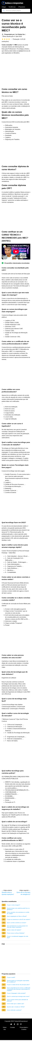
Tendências (12, 7)
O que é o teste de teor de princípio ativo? (18, 984)
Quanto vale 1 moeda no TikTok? (16, 1006)
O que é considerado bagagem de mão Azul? (17, 937)
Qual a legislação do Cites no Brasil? (17, 916)
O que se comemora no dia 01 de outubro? (18, 919)
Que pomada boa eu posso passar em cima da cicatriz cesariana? (17, 926)
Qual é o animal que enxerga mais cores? (18, 996)
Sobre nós (4, 1028)
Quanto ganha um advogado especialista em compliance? (18, 981)
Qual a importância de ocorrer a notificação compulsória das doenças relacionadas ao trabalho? (18, 989)
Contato (12, 1027)
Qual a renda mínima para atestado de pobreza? (17, 1000)
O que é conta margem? (13, 905)
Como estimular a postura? (14, 1010)
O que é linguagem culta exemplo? (16, 993)
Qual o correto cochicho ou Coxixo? (16, 922)
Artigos (4, 7)
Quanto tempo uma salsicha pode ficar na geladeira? (18, 908)
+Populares (21, 7)
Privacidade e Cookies (24, 1028)
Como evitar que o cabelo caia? (15, 1003)
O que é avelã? (11, 977)
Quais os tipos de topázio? (14, 930)
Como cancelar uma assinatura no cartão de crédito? (18, 913)
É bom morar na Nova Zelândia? (16, 933)
